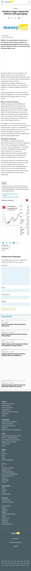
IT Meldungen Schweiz (8, 472)
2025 (5, 561)
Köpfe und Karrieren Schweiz (10, 411)
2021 (18, 561)
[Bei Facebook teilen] (12, 18)
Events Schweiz (6, 409)
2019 (25, 561)
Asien (3, 451)
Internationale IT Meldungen (10, 474)
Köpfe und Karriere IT (8, 476)
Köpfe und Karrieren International (11, 430)
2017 (2, 563)
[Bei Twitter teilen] (9, 18)
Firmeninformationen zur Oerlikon (11, 197)
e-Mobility (4, 510)
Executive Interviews (7, 502)
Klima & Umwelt (6, 506)
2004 (17, 565)
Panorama (4, 428)
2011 (21, 563)
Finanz (3, 433)
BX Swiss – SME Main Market (9, 438)
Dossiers (4, 512)
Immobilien (5, 520)
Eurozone (4, 454)
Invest (3, 446)
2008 (4, 565)
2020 (22, 561)
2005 (14, 565)
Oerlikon (5, 195)
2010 (24, 563)
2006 (10, 565)
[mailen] (22, 18)
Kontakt (15, 546)
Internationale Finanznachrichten (11, 440)
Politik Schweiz (6, 405)
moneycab (6, 35)
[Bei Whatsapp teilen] (15, 18)
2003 (20, 565)
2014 (12, 563)
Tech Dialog (5, 480)
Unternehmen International (9, 421)
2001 (27, 565)
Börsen (4, 458)
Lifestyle (4, 490)
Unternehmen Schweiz (8, 403)
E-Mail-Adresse (6, 294)
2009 (28, 563)
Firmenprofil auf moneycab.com (10, 193)
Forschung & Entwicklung (9, 514)
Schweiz (15, 8)
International (5, 419)
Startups (4, 464)
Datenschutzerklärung (16, 542)
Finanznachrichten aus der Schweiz (11, 435)
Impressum (15, 538)
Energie (4, 508)
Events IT (4, 478)
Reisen (4, 492)
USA (3, 456)
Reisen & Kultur (6, 486)
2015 (9, 563)
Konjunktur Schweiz (7, 407)
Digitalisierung (6, 470)
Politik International (7, 423)
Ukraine (4, 516)
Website (4, 301)
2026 (2, 561)
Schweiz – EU (5, 518)
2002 (24, 565)
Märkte (4, 449)
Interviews (5, 498)
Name (4, 287)
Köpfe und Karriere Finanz (9, 442)
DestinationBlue (6, 494)
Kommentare (5, 522)
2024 (9, 561)
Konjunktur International (9, 425)
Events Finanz (5, 444)
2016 (5, 563)
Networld (4, 482)
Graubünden (5, 413)
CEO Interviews (6, 500)
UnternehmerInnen (7, 524)
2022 (15, 561)
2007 (7, 565)
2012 (18, 563)
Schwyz (4, 415)
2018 (28, 561)
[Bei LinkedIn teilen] (19, 18)
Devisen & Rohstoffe (7, 460)
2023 (12, 561)
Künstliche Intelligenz (8, 468)
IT (2, 466)
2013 (15, 563)
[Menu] (2, 2)
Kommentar (5, 265)
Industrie (4, 247)
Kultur (3, 488)
